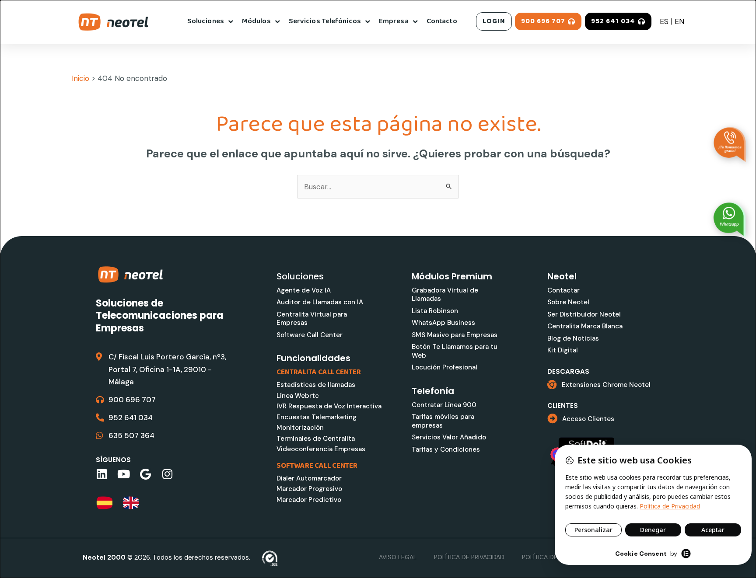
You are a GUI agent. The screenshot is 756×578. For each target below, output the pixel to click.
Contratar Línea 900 (444, 404)
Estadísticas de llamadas (315, 384)
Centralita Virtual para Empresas (311, 318)
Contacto (442, 21)
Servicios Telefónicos (325, 21)
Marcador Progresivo (309, 488)
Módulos (256, 21)
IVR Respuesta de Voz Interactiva (329, 406)
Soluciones (205, 21)
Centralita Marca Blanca (585, 326)
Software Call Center (309, 335)
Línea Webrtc (297, 395)
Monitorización (300, 427)
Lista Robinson (435, 310)
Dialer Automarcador (309, 478)
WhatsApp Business (443, 322)
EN (679, 21)
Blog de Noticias (573, 338)
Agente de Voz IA (303, 290)
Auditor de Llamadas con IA (319, 302)
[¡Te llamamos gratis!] (729, 144)
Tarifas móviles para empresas (443, 421)
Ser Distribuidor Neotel (584, 314)
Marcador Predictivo (308, 499)
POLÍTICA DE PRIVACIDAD (469, 557)
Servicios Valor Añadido (449, 437)
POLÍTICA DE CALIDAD (553, 557)
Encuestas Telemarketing (316, 417)
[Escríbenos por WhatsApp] (729, 220)
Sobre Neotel (568, 302)
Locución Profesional (444, 367)
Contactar (563, 290)
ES (664, 21)
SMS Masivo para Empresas (454, 335)
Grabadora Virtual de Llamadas (445, 294)
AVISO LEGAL (397, 557)
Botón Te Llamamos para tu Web (454, 351)
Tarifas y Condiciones (446, 449)
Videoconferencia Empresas (320, 449)
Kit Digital (562, 350)
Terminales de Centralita (315, 438)
